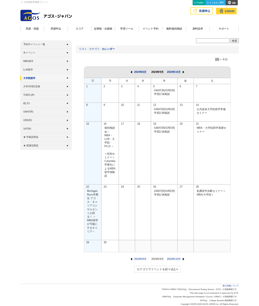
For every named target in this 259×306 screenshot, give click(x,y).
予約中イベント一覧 (34, 44)
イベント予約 (150, 28)
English (200, 2)
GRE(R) (27, 120)
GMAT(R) (28, 111)
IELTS (26, 103)
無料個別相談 (174, 28)
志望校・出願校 (103, 28)
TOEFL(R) (28, 95)
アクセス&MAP (232, 2)
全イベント (29, 52)
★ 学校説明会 (30, 137)
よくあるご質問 (216, 2)
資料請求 (197, 28)
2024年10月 (174, 71)
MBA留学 (28, 61)
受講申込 (56, 28)
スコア (80, 28)
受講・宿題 (32, 28)
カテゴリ (94, 48)
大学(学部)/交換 (31, 86)
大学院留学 (29, 78)
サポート (224, 28)
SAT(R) (27, 128)
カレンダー (108, 48)
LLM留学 (28, 69)
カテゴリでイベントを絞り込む (156, 269)
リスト (83, 48)
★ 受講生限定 (30, 145)
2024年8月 (140, 71)
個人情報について (231, 286)
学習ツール (126, 28)
